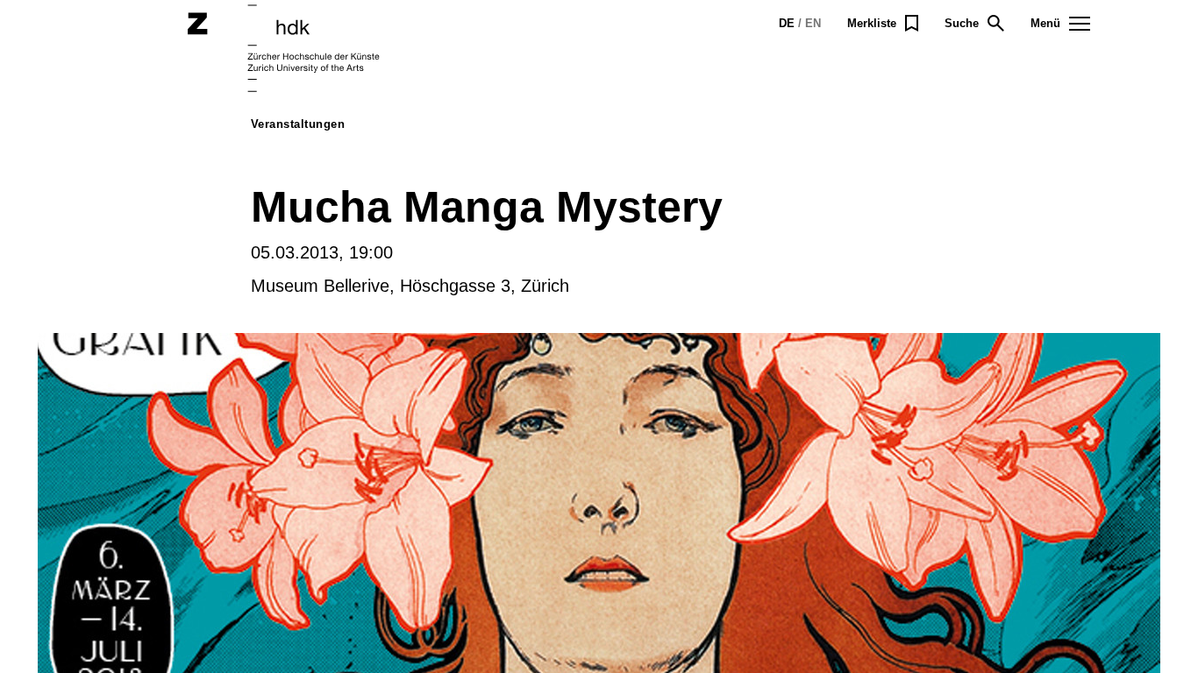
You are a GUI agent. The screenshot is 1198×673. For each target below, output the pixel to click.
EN (813, 23)
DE (787, 23)
